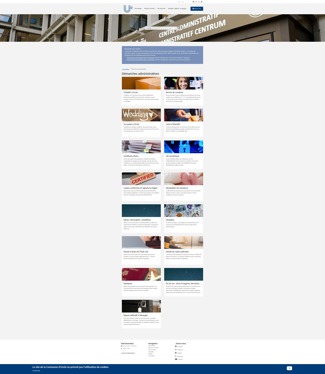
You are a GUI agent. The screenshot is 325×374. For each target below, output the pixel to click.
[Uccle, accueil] (128, 8)
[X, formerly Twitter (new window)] (198, 2)
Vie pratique (125, 69)
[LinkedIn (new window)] (201, 2)
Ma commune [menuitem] (161, 8)
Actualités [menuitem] (171, 8)
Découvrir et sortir (154, 348)
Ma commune (153, 350)
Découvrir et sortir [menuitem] (149, 8)
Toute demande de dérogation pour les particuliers (141, 60)
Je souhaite (183, 9)
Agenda (151, 354)
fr (179, 2)
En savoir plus (36, 370)
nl (182, 2)
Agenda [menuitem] (177, 8)
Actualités (152, 352)
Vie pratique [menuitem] (138, 8)
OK (289, 368)
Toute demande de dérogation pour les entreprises (141, 58)
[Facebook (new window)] (193, 2)
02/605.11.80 (126, 348)
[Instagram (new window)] (196, 2)
